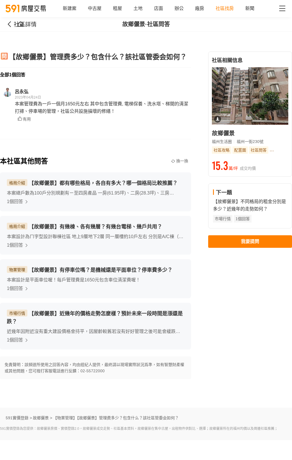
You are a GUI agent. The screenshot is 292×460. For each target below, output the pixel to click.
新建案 (69, 8)
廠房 (199, 8)
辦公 (179, 8)
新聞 (249, 8)
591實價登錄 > (19, 418)
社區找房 (225, 8)
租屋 (117, 8)
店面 (158, 8)
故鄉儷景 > (42, 418)
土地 (138, 8)
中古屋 (95, 8)
